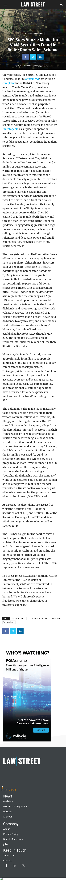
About (6, 828)
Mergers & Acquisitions (16, 806)
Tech (23, 33)
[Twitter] (33, 57)
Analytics (8, 801)
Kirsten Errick (25, 66)
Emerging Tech (36, 33)
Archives (7, 816)
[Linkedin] (40, 57)
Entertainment (18, 618)
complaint (8, 83)
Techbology (9, 622)
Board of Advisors (13, 839)
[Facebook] (25, 57)
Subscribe (8, 855)
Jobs (5, 844)
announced (32, 78)
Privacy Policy (10, 834)
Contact (7, 860)
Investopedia (10, 129)
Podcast (7, 811)
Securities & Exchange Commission (45, 618)
